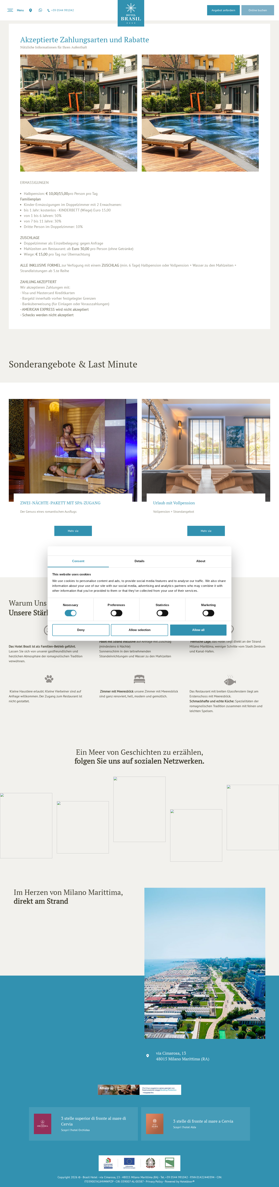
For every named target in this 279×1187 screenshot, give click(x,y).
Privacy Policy (154, 1181)
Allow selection (140, 630)
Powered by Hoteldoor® (180, 1181)
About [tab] (200, 561)
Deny (81, 630)
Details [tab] (140, 561)
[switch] (116, 613)
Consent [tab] (78, 561)
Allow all (198, 630)
